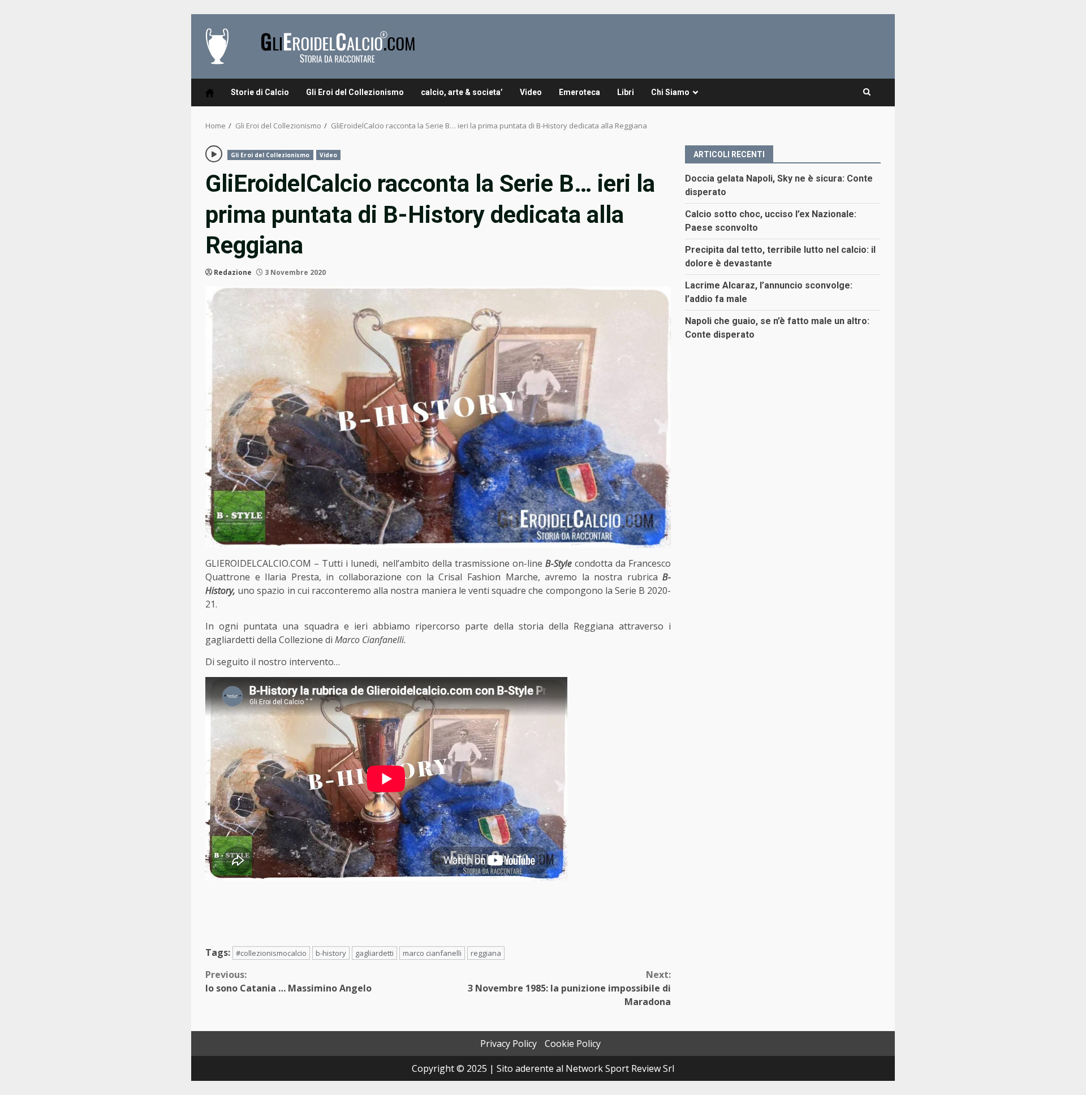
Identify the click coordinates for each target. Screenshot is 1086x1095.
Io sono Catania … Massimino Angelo (288, 981)
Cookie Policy (573, 1043)
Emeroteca (579, 92)
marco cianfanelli (432, 953)
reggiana (486, 953)
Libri (625, 92)
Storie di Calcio (260, 92)
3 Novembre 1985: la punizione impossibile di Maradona (569, 988)
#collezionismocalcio (271, 953)
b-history (331, 953)
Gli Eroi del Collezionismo (355, 92)
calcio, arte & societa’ (462, 92)
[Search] (866, 92)
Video (531, 92)
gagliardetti (374, 953)
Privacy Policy (508, 1043)
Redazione (233, 272)
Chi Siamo (670, 92)
